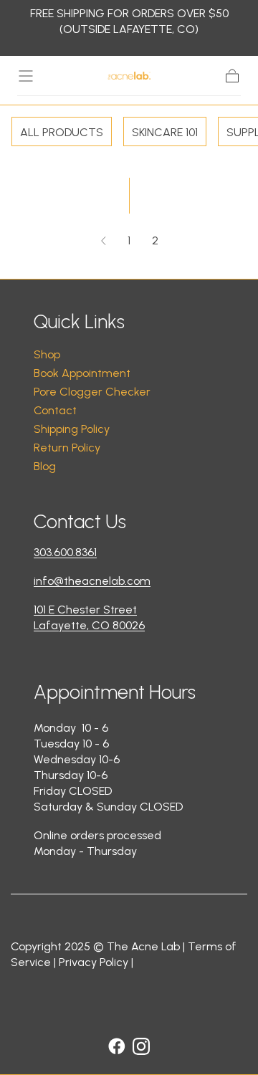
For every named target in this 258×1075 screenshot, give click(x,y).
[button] (25, 76)
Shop (47, 354)
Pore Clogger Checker (92, 391)
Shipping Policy (72, 429)
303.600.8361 (65, 552)
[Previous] (103, 240)
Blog (45, 466)
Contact (55, 410)
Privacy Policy (93, 962)
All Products (61, 132)
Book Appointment (82, 373)
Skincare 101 (165, 132)
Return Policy (67, 447)
